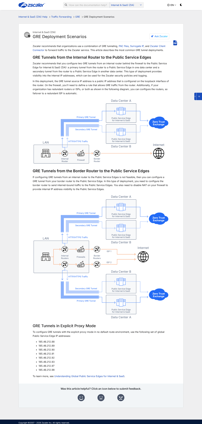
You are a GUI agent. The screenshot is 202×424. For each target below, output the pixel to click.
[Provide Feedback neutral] (101, 397)
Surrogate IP (137, 46)
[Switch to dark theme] (181, 5)
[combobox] (86, 5)
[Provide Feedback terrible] (120, 397)
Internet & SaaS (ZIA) (122, 5)
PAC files (124, 46)
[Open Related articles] (198, 96)
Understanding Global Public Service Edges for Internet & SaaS (89, 376)
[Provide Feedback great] (81, 397)
